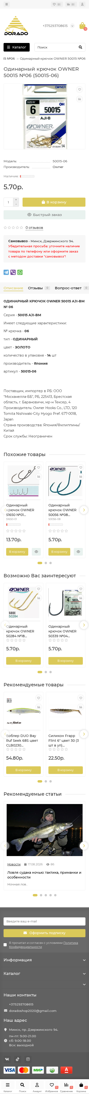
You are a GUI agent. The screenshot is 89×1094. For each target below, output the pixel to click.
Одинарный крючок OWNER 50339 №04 (62, 631)
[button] (39, 563)
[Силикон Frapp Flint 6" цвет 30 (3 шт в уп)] (65, 711)
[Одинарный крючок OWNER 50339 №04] (65, 602)
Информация (18, 959)
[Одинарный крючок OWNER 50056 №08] (65, 481)
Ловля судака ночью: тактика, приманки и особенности (44, 874)
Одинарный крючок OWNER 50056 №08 (62, 510)
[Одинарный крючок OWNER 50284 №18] (23, 602)
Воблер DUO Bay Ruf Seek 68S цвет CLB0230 (22, 740)
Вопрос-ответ (71, 288)
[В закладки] (79, 89)
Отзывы (38, 288)
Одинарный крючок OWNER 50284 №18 (20, 631)
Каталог (12, 973)
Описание (13, 288)
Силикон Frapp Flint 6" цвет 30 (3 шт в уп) (63, 740)
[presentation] (5, 510)
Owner (58, 167)
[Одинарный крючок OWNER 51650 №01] (23, 481)
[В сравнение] (79, 99)
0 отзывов (34, 228)
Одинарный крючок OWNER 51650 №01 (20, 510)
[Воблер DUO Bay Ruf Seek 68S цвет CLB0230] (23, 711)
